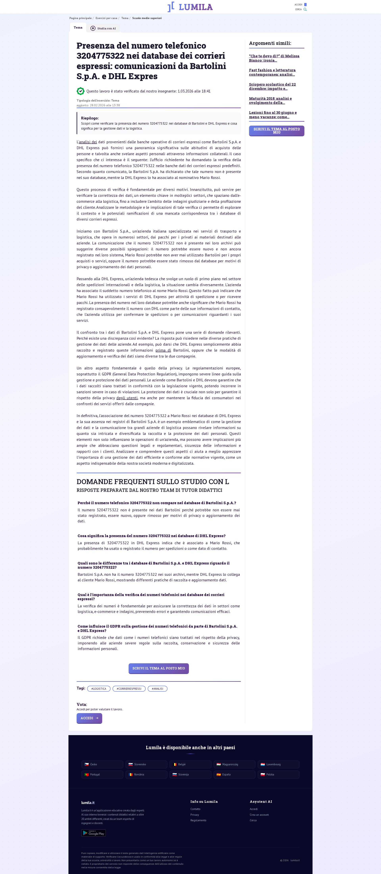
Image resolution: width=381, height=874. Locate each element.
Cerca (298, 9)
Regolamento (198, 820)
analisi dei (88, 141)
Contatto (195, 809)
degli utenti (127, 397)
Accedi (298, 4)
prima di (163, 350)
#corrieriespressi (129, 688)
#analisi (157, 688)
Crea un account (259, 814)
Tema (115, 100)
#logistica (98, 688)
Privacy (194, 814)
